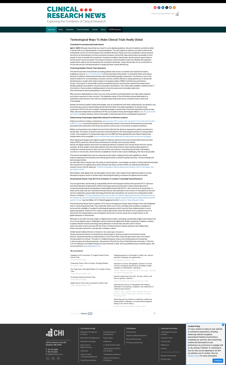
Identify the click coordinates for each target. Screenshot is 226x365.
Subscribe (51, 30)
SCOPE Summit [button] (115, 30)
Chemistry (84, 351)
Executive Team (167, 338)
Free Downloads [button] (83, 30)
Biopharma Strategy (88, 341)
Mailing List (165, 345)
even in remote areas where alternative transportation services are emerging (122, 136)
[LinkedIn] (163, 7)
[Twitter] (167, 7)
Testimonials (165, 341)
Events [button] (94, 30)
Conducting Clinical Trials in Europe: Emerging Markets (89, 263)
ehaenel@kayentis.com (91, 246)
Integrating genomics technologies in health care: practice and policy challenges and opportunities (133, 256)
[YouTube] (155, 7)
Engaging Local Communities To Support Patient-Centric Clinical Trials (90, 256)
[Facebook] (159, 7)
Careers (164, 348)
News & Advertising (133, 339)
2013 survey (78, 123)
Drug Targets (108, 338)
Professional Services (134, 343)
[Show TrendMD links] (154, 313)
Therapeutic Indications (112, 354)
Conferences (131, 332)
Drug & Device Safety (88, 360)
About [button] (103, 30)
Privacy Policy (194, 356)
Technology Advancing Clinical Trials (83, 277)
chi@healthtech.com (55, 354)
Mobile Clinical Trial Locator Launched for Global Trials (89, 283)
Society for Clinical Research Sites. (132, 200)
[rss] (174, 7)
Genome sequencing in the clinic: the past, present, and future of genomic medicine (133, 277)
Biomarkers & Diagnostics (90, 338)
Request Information (168, 356)
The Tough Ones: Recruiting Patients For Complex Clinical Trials (90, 270)
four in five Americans (94, 74)
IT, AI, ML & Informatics (111, 345)
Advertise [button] (69, 30)
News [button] (61, 30)
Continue (218, 360)
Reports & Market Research (136, 335)
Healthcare (107, 341)
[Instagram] (170, 7)
